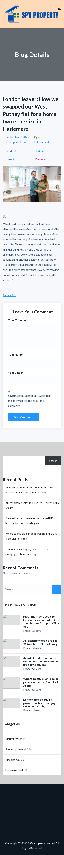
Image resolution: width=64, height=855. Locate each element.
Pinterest (40, 158)
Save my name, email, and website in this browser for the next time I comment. (29, 401)
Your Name (16, 354)
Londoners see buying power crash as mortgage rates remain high (27, 551)
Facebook (11, 151)
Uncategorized (14, 770)
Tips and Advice (14, 759)
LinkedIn (11, 158)
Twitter (39, 151)
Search (53, 460)
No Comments (41, 142)
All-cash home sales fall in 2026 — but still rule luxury (32, 505)
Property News (18, 142)
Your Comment (18, 320)
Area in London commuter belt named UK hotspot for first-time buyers (29, 521)
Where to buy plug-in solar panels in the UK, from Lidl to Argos (31, 536)
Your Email (15, 372)
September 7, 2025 (17, 137)
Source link (9, 295)
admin (42, 137)
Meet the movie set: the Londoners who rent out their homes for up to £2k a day (31, 490)
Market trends (13, 738)
